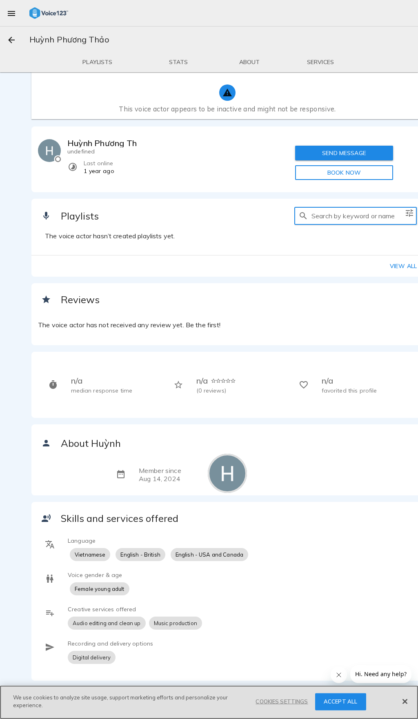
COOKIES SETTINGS (282, 701)
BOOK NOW (344, 172)
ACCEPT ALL (340, 701)
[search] (303, 216)
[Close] (405, 701)
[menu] (11, 13)
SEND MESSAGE (344, 153)
